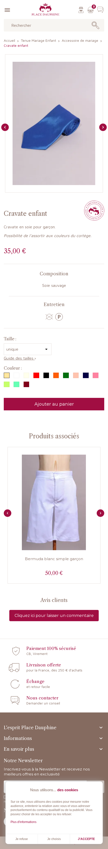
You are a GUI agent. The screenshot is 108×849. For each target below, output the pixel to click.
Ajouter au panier (54, 404)
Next (100, 513)
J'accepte (86, 839)
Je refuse (21, 839)
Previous (7, 513)
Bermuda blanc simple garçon (54, 558)
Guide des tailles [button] (19, 358)
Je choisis (54, 839)
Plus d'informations (23, 822)
